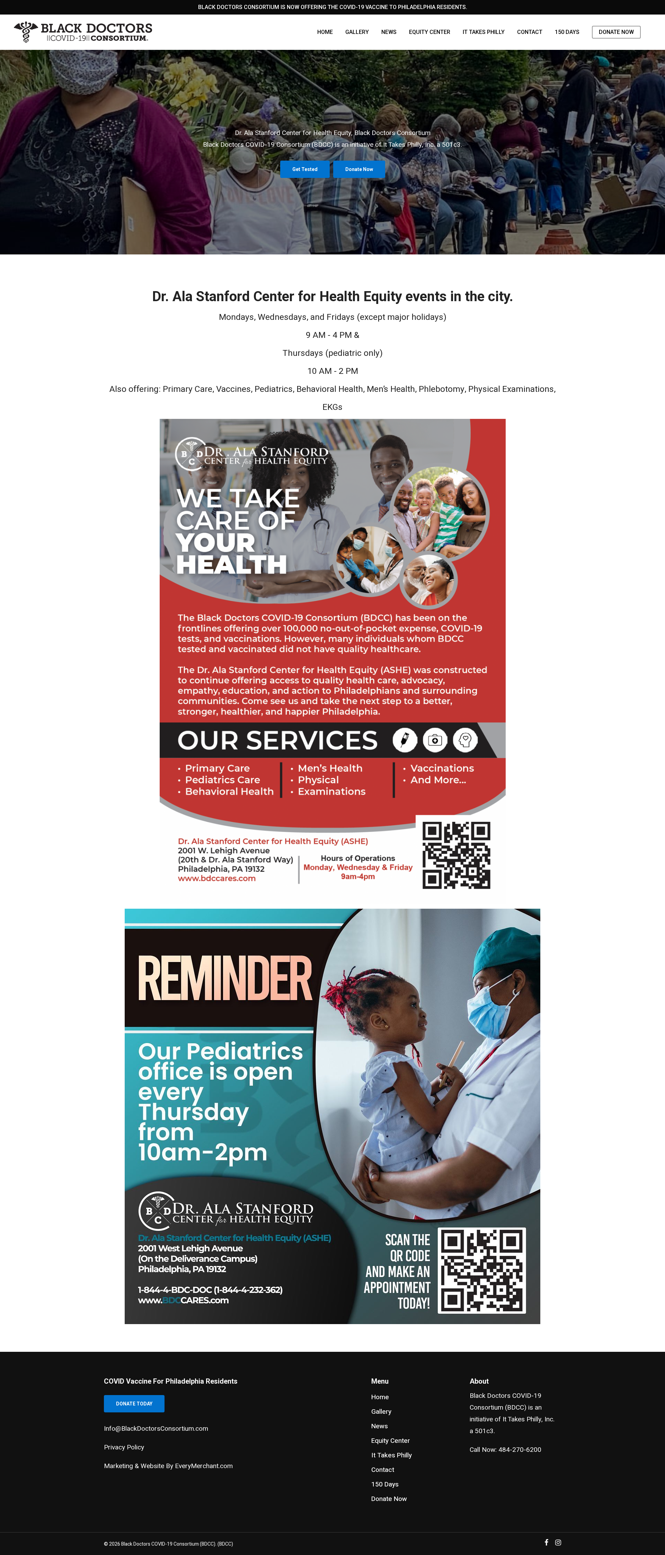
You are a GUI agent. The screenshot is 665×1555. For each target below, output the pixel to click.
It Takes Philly (484, 32)
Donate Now (616, 32)
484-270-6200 (519, 1450)
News (389, 32)
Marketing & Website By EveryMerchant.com (168, 1466)
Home (325, 32)
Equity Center (429, 32)
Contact (529, 32)
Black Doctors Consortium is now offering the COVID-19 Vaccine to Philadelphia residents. (332, 7)
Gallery (357, 32)
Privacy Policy (124, 1447)
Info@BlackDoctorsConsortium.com (156, 1428)
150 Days (567, 32)
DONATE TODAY (134, 1403)
